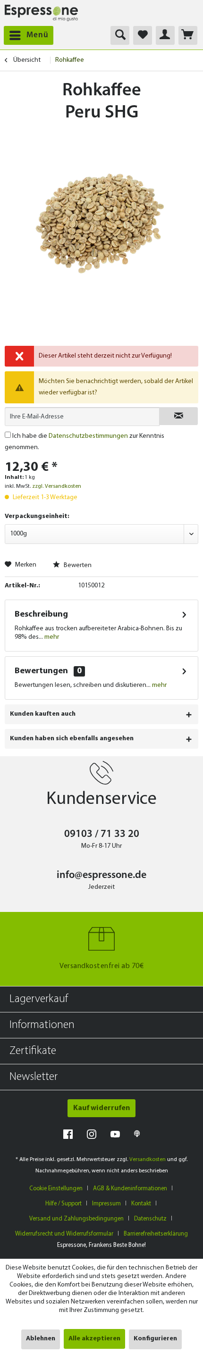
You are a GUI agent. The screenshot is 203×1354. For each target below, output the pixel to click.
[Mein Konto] (165, 35)
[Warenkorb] (187, 35)
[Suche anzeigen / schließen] (119, 35)
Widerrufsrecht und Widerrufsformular (64, 1234)
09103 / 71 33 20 (101, 834)
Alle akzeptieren (94, 1338)
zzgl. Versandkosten (56, 486)
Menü (37, 35)
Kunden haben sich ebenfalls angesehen (72, 738)
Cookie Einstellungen (56, 1189)
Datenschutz (150, 1219)
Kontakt (141, 1204)
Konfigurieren (155, 1338)
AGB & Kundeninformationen (130, 1189)
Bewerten (77, 565)
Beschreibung (41, 614)
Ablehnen (40, 1338)
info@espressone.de (101, 875)
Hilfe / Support (63, 1204)
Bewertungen (41, 671)
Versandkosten (147, 1159)
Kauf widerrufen (101, 1108)
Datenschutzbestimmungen (88, 436)
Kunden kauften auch (43, 714)
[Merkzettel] (142, 35)
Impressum (106, 1204)
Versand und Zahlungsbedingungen (76, 1219)
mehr (51, 637)
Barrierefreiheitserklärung (156, 1234)
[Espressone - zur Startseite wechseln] (41, 13)
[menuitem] (26, 35)
